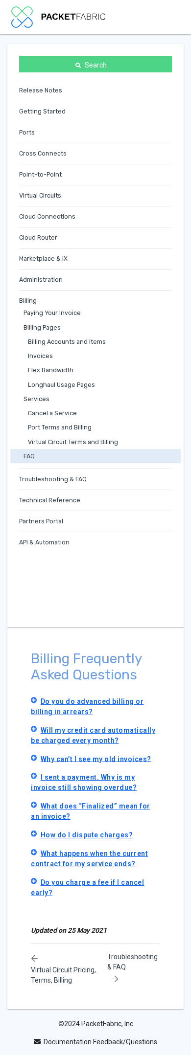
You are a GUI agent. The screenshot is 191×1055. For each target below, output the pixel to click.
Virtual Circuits (40, 195)
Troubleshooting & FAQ (53, 479)
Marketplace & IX (43, 258)
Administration (41, 279)
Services (36, 399)
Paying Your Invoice (52, 312)
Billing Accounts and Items (67, 341)
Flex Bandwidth (50, 370)
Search (96, 65)
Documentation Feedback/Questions (100, 1042)
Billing (28, 300)
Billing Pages (42, 327)
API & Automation (44, 542)
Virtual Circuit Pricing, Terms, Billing (63, 975)
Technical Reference (49, 500)
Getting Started (42, 111)
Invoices (40, 355)
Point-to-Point (40, 174)
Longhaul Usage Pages (61, 384)
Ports (27, 132)
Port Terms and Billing (60, 427)
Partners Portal (41, 521)
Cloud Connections (47, 216)
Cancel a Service (52, 413)
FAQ (29, 456)
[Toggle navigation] (166, 17)
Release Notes (40, 90)
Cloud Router (38, 237)
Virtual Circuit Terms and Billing (73, 442)
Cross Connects (43, 153)
